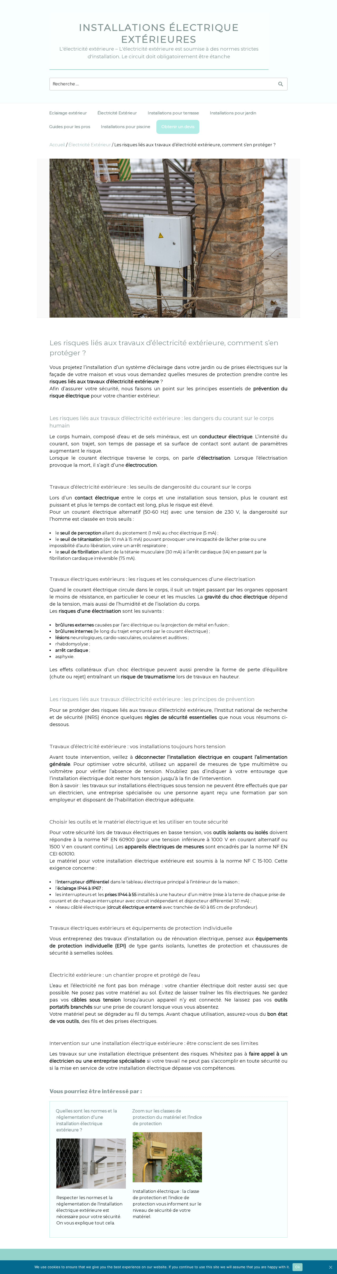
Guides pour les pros (69, 126)
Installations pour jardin (233, 112)
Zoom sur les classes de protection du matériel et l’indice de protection (167, 1117)
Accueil (57, 144)
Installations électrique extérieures (159, 33)
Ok (297, 1267)
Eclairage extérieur (68, 112)
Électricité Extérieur (117, 112)
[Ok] (330, 1267)
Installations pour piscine (125, 126)
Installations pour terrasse (173, 112)
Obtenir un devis (177, 126)
